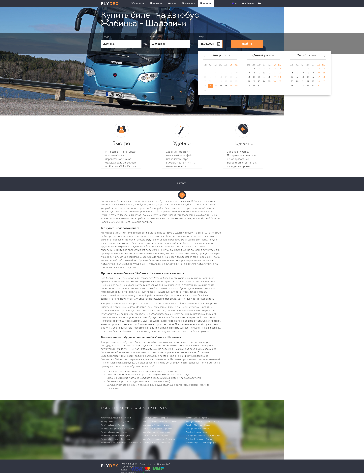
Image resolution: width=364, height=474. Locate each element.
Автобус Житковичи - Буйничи (157, 429)
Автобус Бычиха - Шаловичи (156, 443)
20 (279, 77)
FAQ (168, 464)
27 (221, 86)
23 (259, 81)
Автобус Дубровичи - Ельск (156, 425)
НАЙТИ (247, 44)
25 (210, 86)
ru (235, 3)
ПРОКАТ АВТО (190, 3)
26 (215, 86)
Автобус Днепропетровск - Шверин (118, 429)
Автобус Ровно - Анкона (197, 429)
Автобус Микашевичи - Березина (159, 439)
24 (264, 81)
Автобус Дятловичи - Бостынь (200, 439)
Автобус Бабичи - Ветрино (155, 418)
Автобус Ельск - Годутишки (198, 418)
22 (254, 81)
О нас (142, 464)
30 (236, 86)
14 (249, 77)
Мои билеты (248, 3)
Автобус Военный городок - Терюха (203, 421)
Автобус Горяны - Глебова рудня (201, 443)
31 (205, 90)
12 (275, 73)
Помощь (161, 464)
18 (269, 77)
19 (275, 77)
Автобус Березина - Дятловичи (115, 439)
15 (254, 77)
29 (231, 86)
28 (226, 86)
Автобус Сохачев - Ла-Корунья (115, 436)
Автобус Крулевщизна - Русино (116, 418)
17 (264, 77)
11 (269, 73)
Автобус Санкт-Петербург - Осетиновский (121, 443)
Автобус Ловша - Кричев (112, 425)
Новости (151, 464)
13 (280, 73)
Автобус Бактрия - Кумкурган (115, 421)
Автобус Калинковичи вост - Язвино (160, 421)
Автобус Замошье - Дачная (156, 436)
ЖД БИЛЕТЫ (157, 3)
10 (264, 73)
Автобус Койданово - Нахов (114, 432)
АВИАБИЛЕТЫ (139, 3)
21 (249, 81)
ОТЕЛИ (173, 3)
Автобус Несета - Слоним (198, 432)
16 (259, 77)
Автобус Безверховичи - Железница (203, 436)
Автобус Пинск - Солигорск (156, 432)
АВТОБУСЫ (207, 3)
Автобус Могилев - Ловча (198, 425)
